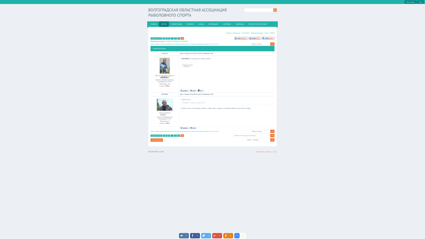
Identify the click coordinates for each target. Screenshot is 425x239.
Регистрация (410, 2)
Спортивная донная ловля (181, 44)
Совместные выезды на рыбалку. (199, 44)
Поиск (267, 33)
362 (212, 94)
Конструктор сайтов (263, 152)
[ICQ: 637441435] (200, 91)
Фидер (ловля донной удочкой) (164, 44)
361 (212, 53)
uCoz (275, 152)
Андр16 (168, 41)
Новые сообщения (233, 33)
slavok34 (165, 53)
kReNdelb (175, 41)
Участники (245, 33)
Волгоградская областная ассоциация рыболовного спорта (187, 12)
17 (175, 38)
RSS (272, 33)
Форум (152, 44)
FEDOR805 (164, 94)
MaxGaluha (184, 41)
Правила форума (257, 33)
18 (178, 38)
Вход (420, 2)
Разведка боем (214, 44)
